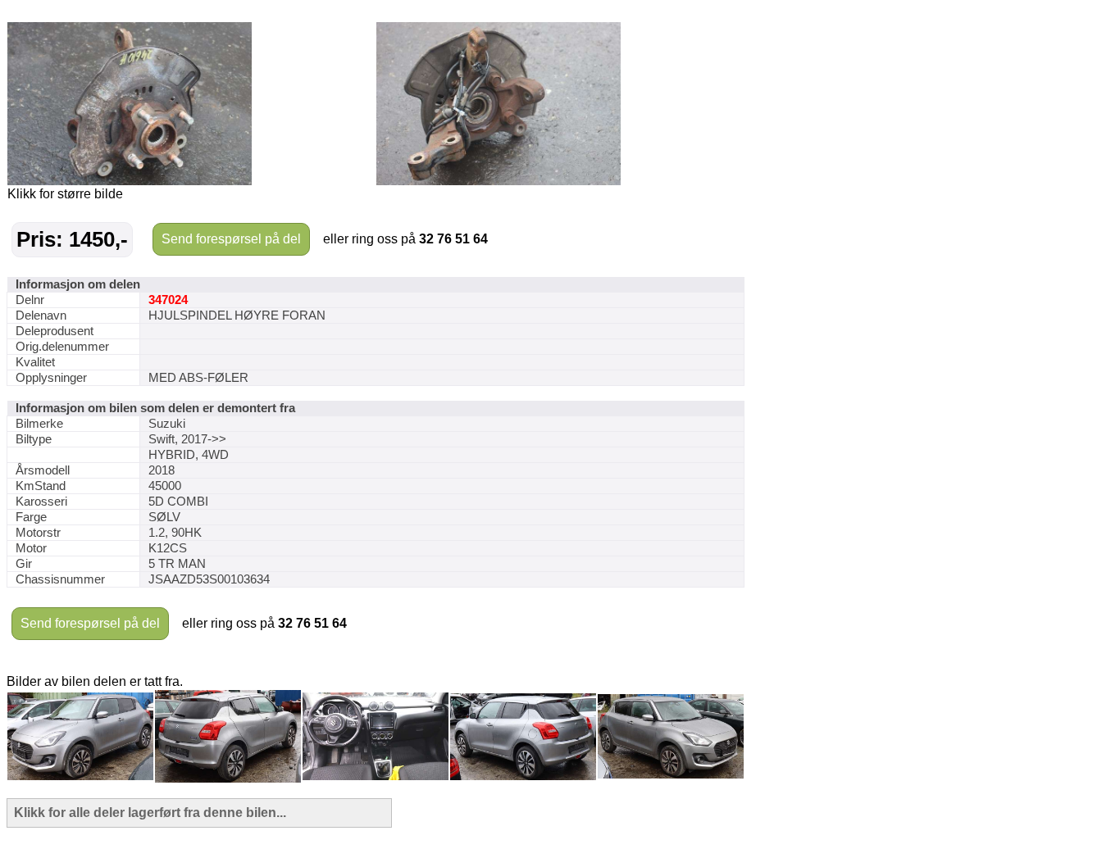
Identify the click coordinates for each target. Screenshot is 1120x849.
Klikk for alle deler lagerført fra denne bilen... (150, 812)
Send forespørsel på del (231, 239)
